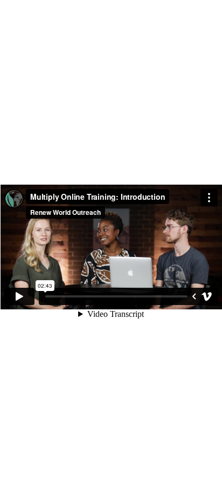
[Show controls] (194, 296)
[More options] (209, 197)
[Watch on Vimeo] (206, 296)
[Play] (19, 296)
